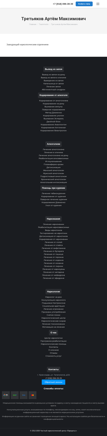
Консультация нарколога (53, 300)
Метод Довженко (53, 112)
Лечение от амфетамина (53, 248)
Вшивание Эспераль (54, 118)
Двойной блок (53, 121)
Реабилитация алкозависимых (53, 158)
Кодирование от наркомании (53, 239)
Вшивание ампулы (53, 106)
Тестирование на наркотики (53, 233)
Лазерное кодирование (53, 109)
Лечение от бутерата (53, 251)
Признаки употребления (53, 312)
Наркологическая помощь (53, 344)
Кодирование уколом (53, 115)
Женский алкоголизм (53, 170)
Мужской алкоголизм (53, 173)
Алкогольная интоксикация (53, 182)
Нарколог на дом (53, 297)
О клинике (53, 350)
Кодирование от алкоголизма (53, 100)
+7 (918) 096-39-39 (63, 4)
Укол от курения (53, 205)
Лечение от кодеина (53, 260)
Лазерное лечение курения (53, 199)
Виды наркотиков (53, 230)
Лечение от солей (53, 242)
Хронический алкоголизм (53, 179)
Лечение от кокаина (53, 263)
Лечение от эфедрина (53, 278)
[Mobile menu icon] (97, 4)
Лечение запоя (53, 86)
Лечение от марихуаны (53, 269)
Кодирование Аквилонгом (53, 124)
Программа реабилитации (53, 341)
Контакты (53, 347)
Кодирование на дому (53, 103)
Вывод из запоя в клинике (53, 77)
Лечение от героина (53, 257)
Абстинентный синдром (53, 89)
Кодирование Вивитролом (53, 130)
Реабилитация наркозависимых (53, 227)
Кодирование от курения (53, 196)
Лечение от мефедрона (53, 275)
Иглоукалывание (53, 161)
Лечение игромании (54, 309)
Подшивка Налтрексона (53, 303)
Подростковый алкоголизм (53, 176)
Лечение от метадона (53, 272)
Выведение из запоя (53, 80)
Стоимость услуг (54, 356)
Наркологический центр (53, 318)
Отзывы (53, 353)
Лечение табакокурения (53, 193)
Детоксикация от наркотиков (53, 236)
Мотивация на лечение (53, 327)
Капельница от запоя (53, 83)
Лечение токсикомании (53, 324)
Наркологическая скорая (53, 321)
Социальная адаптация (53, 306)
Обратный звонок (53, 382)
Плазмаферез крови (53, 164)
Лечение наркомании (53, 224)
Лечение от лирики (53, 266)
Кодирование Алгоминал (53, 127)
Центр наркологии (53, 338)
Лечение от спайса (53, 245)
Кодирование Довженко (53, 202)
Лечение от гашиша (53, 254)
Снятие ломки (53, 315)
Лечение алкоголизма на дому (53, 155)
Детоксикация (53, 167)
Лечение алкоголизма (53, 149)
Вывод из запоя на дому (53, 74)
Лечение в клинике (53, 152)
